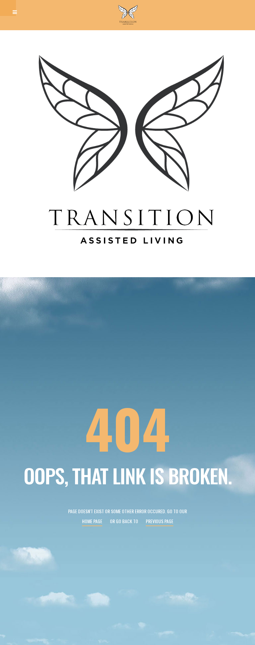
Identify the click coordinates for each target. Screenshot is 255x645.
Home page (92, 521)
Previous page (159, 521)
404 (127, 427)
